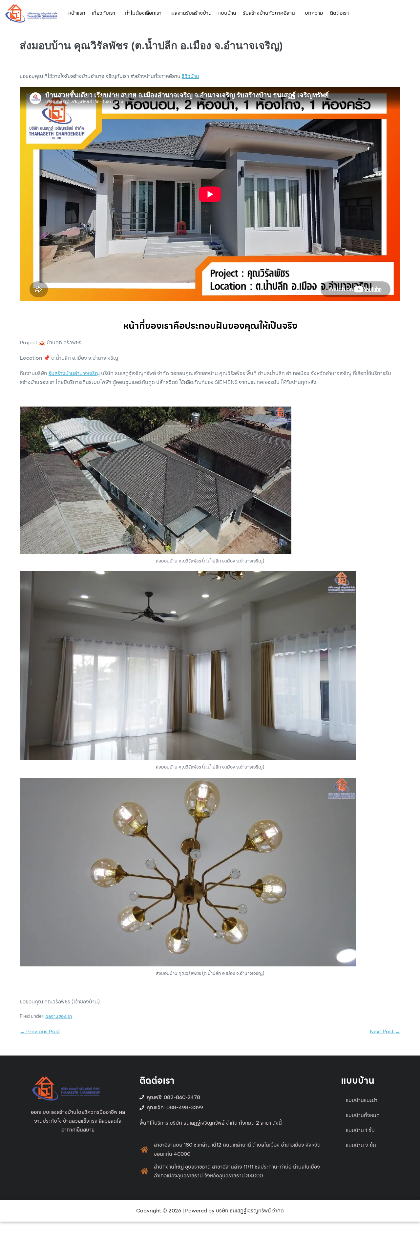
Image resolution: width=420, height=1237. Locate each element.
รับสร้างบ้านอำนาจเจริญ (74, 373)
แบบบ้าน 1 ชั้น (360, 1130)
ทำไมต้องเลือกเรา (143, 13)
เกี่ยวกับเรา (103, 13)
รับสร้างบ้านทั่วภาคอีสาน (269, 13)
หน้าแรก (76, 13)
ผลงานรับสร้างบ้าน (191, 13)
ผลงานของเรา (58, 1016)
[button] (105, 13)
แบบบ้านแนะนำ (361, 1100)
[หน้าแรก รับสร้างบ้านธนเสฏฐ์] (31, 13)
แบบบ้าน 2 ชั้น (361, 1145)
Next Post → (385, 1031)
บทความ (314, 13)
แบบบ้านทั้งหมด (363, 1115)
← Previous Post (40, 1031)
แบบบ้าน (227, 13)
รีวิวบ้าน (190, 76)
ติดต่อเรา (339, 13)
